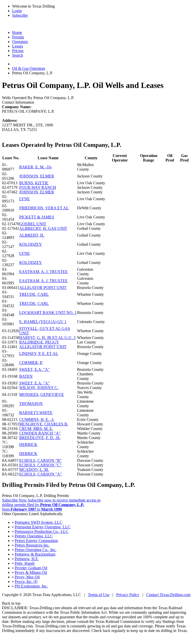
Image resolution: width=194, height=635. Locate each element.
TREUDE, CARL (34, 294)
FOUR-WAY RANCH (37, 187)
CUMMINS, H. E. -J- (36, 419)
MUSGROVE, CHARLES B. (43, 424)
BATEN (26, 376)
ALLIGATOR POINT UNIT (42, 287)
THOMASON (31, 403)
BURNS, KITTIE (33, 183)
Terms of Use (98, 595)
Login (17, 11)
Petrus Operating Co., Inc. (35, 550)
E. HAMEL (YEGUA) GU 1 (42, 322)
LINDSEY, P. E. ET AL (38, 353)
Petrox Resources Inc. (32, 545)
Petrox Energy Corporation (36, 540)
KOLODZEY (30, 244)
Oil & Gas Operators (28, 68)
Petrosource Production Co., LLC (41, 531)
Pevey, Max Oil (27, 577)
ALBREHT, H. (31, 235)
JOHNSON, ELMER (36, 176)
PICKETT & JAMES (36, 217)
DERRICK (28, 444)
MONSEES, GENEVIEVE (41, 394)
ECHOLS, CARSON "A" (40, 474)
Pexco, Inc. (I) (26, 581)
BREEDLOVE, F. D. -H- (40, 438)
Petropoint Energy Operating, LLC (42, 527)
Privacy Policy (127, 595)
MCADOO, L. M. (34, 469)
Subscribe (20, 15)
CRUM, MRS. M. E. (36, 428)
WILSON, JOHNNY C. (38, 387)
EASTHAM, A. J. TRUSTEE (43, 271)
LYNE (24, 199)
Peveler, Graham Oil (31, 568)
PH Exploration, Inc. (31, 586)
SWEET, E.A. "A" (34, 369)
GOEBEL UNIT (32, 224)
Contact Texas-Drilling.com (168, 595)
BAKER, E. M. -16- (35, 167)
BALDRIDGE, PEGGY (39, 342)
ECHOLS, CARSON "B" (40, 460)
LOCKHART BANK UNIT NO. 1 (48, 312)
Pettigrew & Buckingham (35, 554)
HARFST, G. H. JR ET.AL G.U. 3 (47, 337)
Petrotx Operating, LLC (34, 536)
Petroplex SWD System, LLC (38, 522)
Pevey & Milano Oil (31, 572)
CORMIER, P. (31, 362)
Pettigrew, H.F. (27, 559)
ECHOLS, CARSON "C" (40, 465)
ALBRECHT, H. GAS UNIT (43, 228)
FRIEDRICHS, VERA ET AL (44, 208)
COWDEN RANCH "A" (40, 433)
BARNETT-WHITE (36, 413)
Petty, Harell (24, 563)
